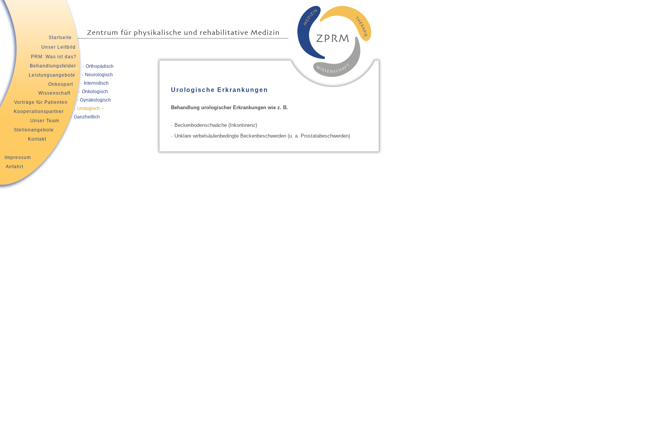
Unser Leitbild (58, 47)
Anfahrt (14, 166)
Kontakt (37, 139)
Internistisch (96, 83)
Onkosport (60, 84)
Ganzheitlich (87, 117)
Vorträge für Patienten (41, 102)
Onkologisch (95, 91)
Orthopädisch (100, 66)
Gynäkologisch (95, 100)
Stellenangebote (34, 130)
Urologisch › (90, 108)
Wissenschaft (54, 93)
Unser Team (44, 120)
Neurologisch (99, 74)
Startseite (60, 37)
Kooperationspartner (39, 111)
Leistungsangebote (52, 75)
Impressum (18, 157)
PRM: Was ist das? (54, 56)
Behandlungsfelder (53, 66)
